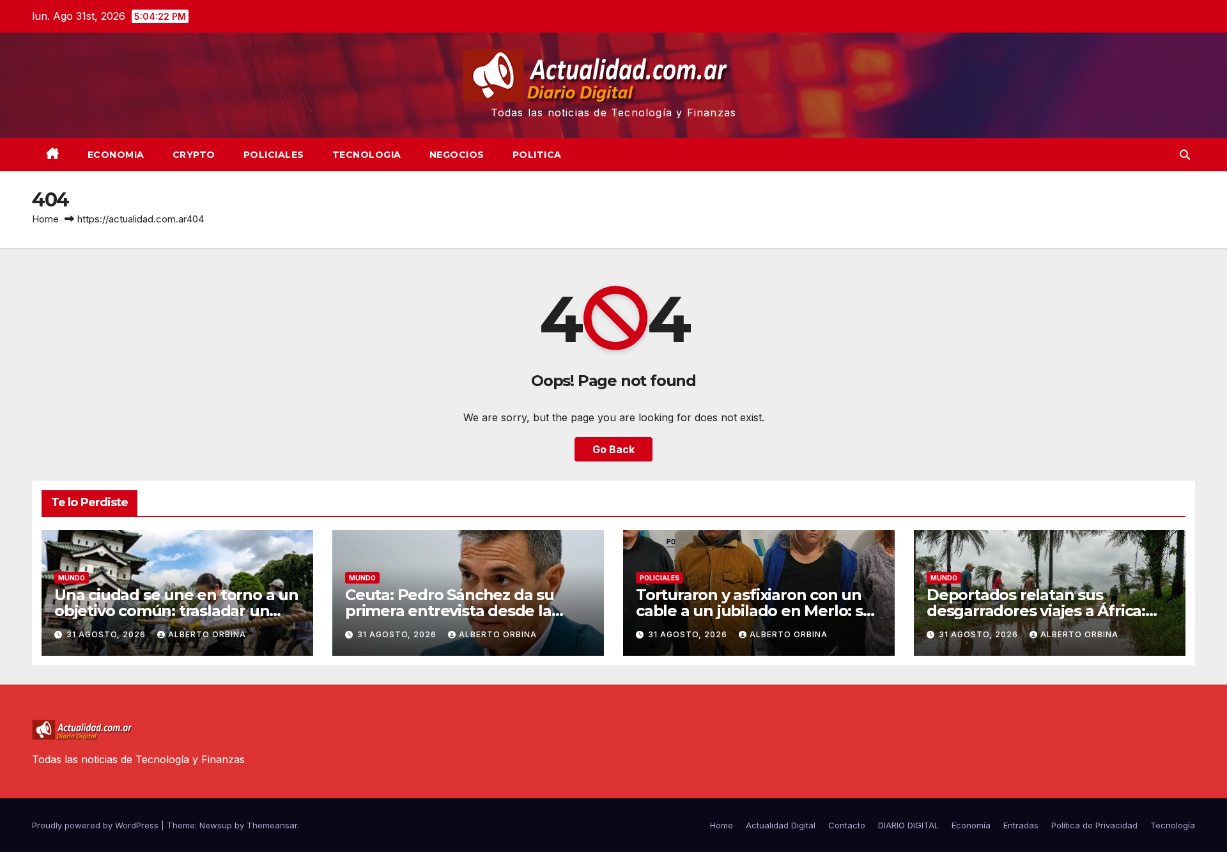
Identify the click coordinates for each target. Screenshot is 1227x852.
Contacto (846, 825)
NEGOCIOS (456, 154)
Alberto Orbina (207, 634)
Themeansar (272, 825)
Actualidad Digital (780, 825)
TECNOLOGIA (366, 154)
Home (45, 219)
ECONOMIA (116, 154)
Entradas (1020, 825)
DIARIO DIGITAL (908, 825)
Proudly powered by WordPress (96, 825)
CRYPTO (194, 154)
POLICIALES (273, 154)
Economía (971, 825)
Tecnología (1172, 825)
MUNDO (71, 578)
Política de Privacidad (1094, 825)
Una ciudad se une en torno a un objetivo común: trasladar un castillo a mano (176, 610)
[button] (1185, 154)
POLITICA (537, 154)
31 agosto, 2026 (107, 634)
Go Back (613, 449)
